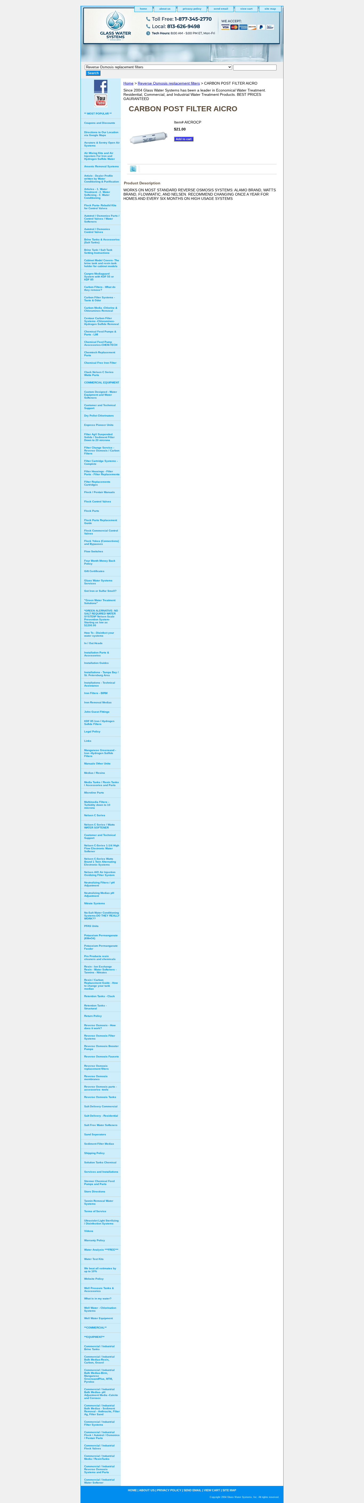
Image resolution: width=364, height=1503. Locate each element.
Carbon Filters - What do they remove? (99, 288)
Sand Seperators (95, 1134)
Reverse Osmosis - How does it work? (100, 1027)
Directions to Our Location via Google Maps (101, 134)
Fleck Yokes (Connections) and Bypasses (101, 542)
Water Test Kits (94, 1259)
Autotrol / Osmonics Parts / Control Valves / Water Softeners (101, 218)
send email (221, 8)
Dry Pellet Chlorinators (99, 415)
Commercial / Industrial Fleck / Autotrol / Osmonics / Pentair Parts (102, 1435)
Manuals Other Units (97, 763)
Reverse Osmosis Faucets (101, 1056)
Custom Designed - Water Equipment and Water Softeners (100, 394)
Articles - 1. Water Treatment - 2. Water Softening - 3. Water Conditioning (97, 193)
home (143, 8)
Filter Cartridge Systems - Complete (101, 462)
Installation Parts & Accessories (96, 654)
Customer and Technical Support (100, 407)
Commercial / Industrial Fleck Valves (99, 1447)
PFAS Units (91, 926)
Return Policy (93, 1015)
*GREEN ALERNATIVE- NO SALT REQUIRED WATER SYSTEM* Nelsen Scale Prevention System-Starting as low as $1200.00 (101, 618)
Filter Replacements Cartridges (97, 483)
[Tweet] (133, 170)
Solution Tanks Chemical (100, 1162)
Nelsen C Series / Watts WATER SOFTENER (99, 826)
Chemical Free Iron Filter (100, 362)
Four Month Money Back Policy (99, 562)
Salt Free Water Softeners (101, 1125)
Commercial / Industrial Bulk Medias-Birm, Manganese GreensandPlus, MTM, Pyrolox (99, 1376)
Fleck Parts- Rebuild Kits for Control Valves (100, 207)
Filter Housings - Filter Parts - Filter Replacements (102, 473)
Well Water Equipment (98, 1318)
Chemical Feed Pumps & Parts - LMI (100, 333)
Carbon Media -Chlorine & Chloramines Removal (100, 309)
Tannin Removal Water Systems (98, 1202)
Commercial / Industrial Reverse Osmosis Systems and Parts (99, 1469)
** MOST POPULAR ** (98, 113)
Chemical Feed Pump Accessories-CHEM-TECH (100, 343)
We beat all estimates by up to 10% (100, 1270)
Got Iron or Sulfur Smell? (100, 590)
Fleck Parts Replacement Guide (100, 522)
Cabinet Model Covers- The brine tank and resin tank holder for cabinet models (101, 263)
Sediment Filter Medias (99, 1143)
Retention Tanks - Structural (95, 1007)
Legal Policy (92, 731)
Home (128, 83)
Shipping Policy (94, 1153)
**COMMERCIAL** (95, 1327)
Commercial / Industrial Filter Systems (99, 1423)
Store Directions (94, 1191)
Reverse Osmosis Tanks (100, 1097)
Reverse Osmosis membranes (96, 1078)
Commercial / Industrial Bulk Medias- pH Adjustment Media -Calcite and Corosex (101, 1393)
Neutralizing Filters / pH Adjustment (99, 884)
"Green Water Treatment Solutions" (99, 602)
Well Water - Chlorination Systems (100, 1309)
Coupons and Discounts (99, 122)
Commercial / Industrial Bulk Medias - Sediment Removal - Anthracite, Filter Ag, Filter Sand (102, 1410)
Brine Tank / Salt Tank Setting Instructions (98, 251)
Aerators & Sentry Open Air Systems (102, 144)
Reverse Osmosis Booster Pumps (101, 1047)
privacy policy (192, 8)
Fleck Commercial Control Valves (101, 532)
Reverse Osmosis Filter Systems (99, 1037)
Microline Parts (94, 792)
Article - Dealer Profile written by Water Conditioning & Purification (101, 178)
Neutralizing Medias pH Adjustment (99, 894)
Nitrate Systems (94, 903)
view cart (246, 8)
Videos (88, 1231)
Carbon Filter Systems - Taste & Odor (99, 299)
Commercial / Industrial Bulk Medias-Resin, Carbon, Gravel (99, 1359)
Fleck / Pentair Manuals (99, 492)
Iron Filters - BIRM (95, 693)
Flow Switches (93, 551)
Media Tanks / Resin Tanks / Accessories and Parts (101, 784)
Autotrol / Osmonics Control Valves (97, 230)
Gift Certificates (94, 571)
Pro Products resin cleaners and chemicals (100, 958)
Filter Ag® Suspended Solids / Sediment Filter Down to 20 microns (99, 437)
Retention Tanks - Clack (99, 996)
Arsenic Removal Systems (101, 166)
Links (87, 740)
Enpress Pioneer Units (99, 424)
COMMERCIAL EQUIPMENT (101, 382)
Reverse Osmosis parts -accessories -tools (100, 1088)
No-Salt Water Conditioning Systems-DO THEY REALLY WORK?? (102, 915)
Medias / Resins (94, 772)
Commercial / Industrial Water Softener (99, 1481)
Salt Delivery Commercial (101, 1106)
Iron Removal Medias (98, 702)
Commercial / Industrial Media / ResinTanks (99, 1457)
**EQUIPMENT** (94, 1336)
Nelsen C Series (94, 815)
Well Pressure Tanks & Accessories (99, 1289)
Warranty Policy (94, 1240)
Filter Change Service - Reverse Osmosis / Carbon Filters (101, 450)
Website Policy (94, 1278)
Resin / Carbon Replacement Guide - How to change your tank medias (101, 984)
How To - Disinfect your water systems (99, 634)
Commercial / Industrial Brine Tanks (99, 1348)
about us (165, 8)
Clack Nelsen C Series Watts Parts (99, 373)
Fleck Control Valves (97, 501)
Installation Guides (96, 662)
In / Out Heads (93, 643)
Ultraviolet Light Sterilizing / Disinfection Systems (101, 1222)
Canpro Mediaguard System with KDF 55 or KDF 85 (99, 276)
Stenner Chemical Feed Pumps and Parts (99, 1182)
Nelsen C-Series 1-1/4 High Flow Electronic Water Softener (101, 848)
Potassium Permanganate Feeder (101, 947)
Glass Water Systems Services (98, 582)
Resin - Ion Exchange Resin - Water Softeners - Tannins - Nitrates (100, 969)
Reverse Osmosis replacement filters (169, 83)
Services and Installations (101, 1171)
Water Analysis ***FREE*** (101, 1249)
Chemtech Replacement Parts (99, 354)
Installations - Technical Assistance (99, 684)
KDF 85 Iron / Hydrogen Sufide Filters (99, 722)
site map (270, 8)
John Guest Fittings (97, 711)
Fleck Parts (91, 510)
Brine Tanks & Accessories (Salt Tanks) (102, 241)
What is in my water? (97, 1298)
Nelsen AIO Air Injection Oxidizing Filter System (99, 874)
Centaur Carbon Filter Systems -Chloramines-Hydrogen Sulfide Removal (101, 321)
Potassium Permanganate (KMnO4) (101, 937)
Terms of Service (95, 1211)
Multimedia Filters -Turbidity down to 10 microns (97, 804)
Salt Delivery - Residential (101, 1115)
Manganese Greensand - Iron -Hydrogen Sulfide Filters (100, 753)
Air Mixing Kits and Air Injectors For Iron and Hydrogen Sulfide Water (99, 156)
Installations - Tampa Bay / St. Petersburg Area (101, 674)
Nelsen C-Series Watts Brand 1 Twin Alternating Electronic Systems (100, 861)
